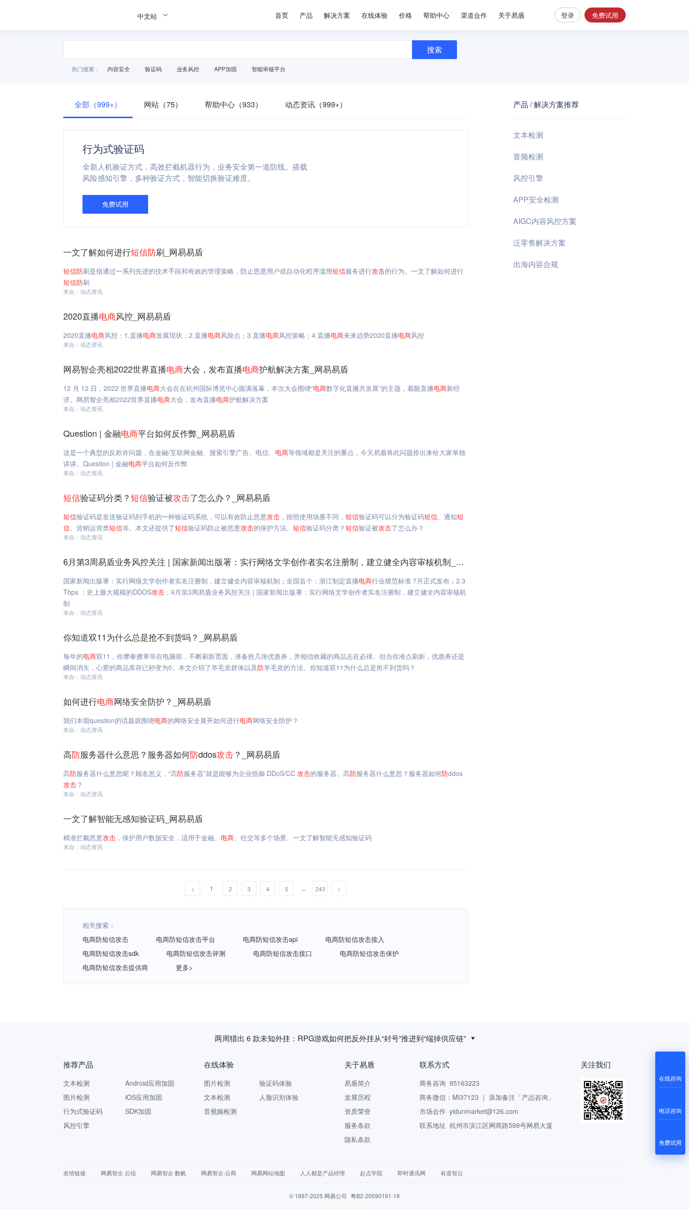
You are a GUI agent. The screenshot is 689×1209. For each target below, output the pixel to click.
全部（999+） (98, 104)
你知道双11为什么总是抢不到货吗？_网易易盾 (150, 637)
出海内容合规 (535, 264)
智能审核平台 (268, 69)
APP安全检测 (536, 199)
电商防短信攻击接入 (354, 939)
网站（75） (163, 104)
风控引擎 (528, 177)
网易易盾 (96, 15)
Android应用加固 (149, 1083)
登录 (567, 15)
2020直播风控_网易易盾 (117, 316)
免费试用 (605, 15)
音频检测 (528, 156)
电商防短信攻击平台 (185, 939)
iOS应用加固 (143, 1097)
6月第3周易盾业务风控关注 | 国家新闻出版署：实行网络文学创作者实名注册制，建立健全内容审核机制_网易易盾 (276, 561)
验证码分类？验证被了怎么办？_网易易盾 (166, 497)
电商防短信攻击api (270, 939)
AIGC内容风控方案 (545, 221)
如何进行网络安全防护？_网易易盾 (137, 701)
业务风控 (188, 69)
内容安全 (118, 69)
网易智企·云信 (118, 1173)
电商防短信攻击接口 (282, 953)
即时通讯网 (411, 1173)
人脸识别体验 (279, 1097)
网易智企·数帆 (168, 1173)
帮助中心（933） (233, 104)
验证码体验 (275, 1083)
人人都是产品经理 (322, 1173)
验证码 (153, 69)
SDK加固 (138, 1111)
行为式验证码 (83, 1111)
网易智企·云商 (218, 1173)
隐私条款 (357, 1139)
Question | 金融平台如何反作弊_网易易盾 (149, 433)
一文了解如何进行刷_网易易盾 (133, 252)
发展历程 (357, 1097)
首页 (281, 15)
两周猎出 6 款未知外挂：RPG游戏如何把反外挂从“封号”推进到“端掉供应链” (340, 1038)
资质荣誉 (357, 1111)
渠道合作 (474, 15)
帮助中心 (436, 15)
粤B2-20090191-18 (375, 1196)
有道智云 (452, 1173)
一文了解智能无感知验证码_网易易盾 (133, 818)
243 (320, 889)
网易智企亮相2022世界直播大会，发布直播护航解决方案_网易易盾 (205, 369)
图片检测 (76, 1097)
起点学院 (371, 1173)
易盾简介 (357, 1083)
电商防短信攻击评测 (195, 953)
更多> (184, 967)
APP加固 (225, 69)
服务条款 (357, 1125)
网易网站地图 (268, 1173)
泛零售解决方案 (539, 242)
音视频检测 (220, 1111)
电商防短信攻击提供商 (115, 967)
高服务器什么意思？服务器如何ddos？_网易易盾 (171, 754)
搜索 (539, 15)
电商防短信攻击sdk (110, 953)
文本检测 (528, 134)
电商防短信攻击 (105, 939)
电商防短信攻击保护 (369, 953)
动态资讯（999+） (316, 104)
